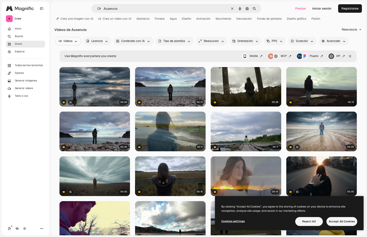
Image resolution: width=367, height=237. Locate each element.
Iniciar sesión (321, 8)
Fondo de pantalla (269, 19)
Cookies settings (233, 221)
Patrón (315, 19)
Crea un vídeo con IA (117, 19)
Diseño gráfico (296, 19)
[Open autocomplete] (97, 8)
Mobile (254, 56)
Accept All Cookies (342, 221)
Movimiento (223, 19)
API (338, 56)
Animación (203, 19)
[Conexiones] (9, 228)
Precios (300, 8)
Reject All (309, 221)
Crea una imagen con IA (77, 19)
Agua (173, 19)
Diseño (186, 19)
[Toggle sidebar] (41, 8)
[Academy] (17, 228)
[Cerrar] (350, 56)
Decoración (244, 19)
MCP (284, 56)
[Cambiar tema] (24, 228)
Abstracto (143, 19)
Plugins (314, 56)
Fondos (160, 19)
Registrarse (350, 8)
